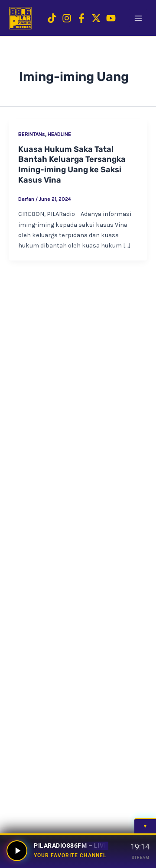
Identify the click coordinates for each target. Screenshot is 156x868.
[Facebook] (81, 18)
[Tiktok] (52, 18)
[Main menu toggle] (138, 18)
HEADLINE (59, 134)
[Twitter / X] (96, 18)
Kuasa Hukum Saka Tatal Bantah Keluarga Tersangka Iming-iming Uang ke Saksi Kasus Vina (72, 165)
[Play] (16, 850)
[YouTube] (111, 18)
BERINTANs (31, 134)
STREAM (141, 857)
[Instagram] (67, 18)
